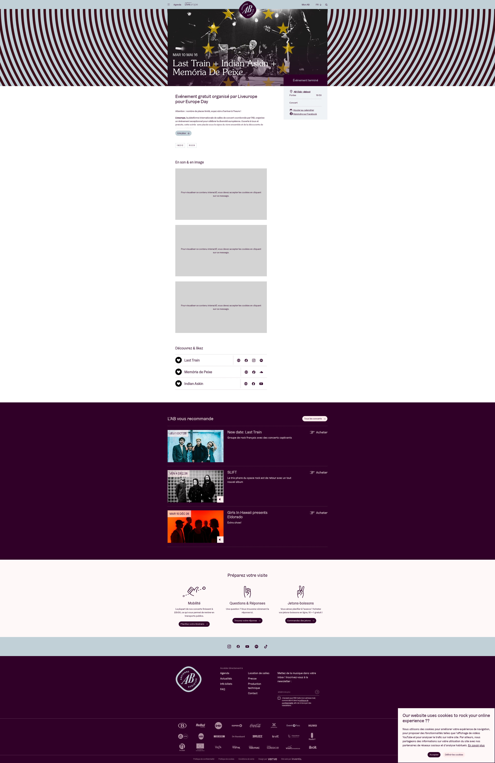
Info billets (226, 684)
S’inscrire (317, 692)
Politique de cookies (226, 759)
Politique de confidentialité (203, 759)
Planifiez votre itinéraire (193, 623)
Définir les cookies (454, 754)
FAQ (222, 689)
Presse (252, 678)
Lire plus (181, 133)
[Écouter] (220, 499)
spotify (256, 646)
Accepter (434, 754)
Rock (192, 145)
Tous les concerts (313, 418)
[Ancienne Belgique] (247, 9)
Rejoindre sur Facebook (305, 113)
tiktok (266, 646)
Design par (262, 759)
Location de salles (258, 673)
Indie (180, 145)
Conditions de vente (246, 759)
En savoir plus (476, 745)
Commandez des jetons (299, 620)
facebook (238, 646)
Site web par (286, 759)
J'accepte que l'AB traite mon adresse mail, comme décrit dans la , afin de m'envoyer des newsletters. (299, 702)
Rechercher (326, 5)
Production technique (254, 686)
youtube (247, 646)
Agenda (177, 4)
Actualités (226, 678)
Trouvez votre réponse (245, 620)
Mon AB (306, 4)
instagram (229, 646)
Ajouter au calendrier (303, 110)
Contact (252, 693)
